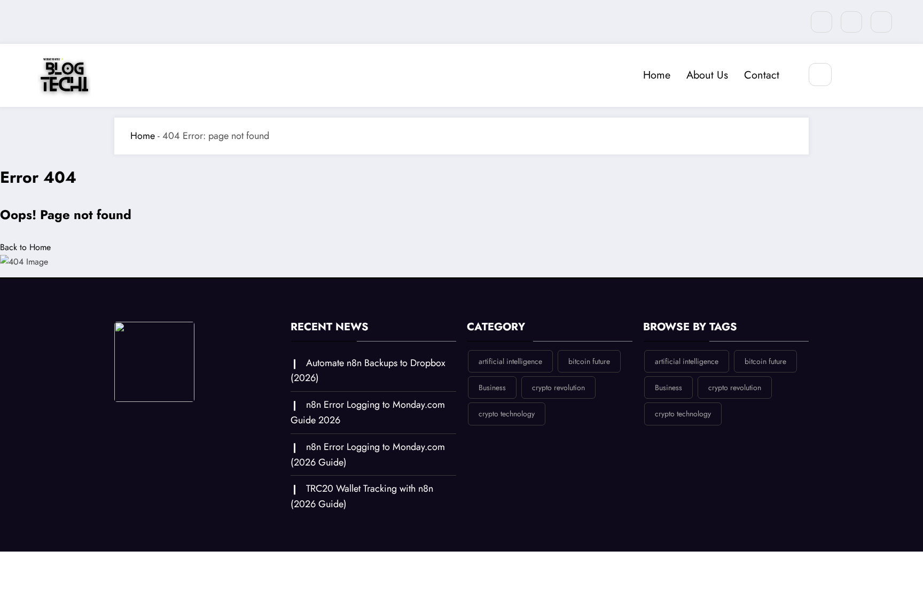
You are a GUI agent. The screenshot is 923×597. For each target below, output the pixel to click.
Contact (761, 75)
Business (492, 387)
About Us (707, 75)
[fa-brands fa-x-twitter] (821, 22)
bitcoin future (589, 361)
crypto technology (507, 413)
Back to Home (25, 247)
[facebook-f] (851, 22)
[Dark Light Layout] (852, 75)
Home (656, 75)
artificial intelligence (510, 361)
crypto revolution (558, 387)
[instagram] (881, 22)
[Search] (820, 74)
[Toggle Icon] (876, 75)
